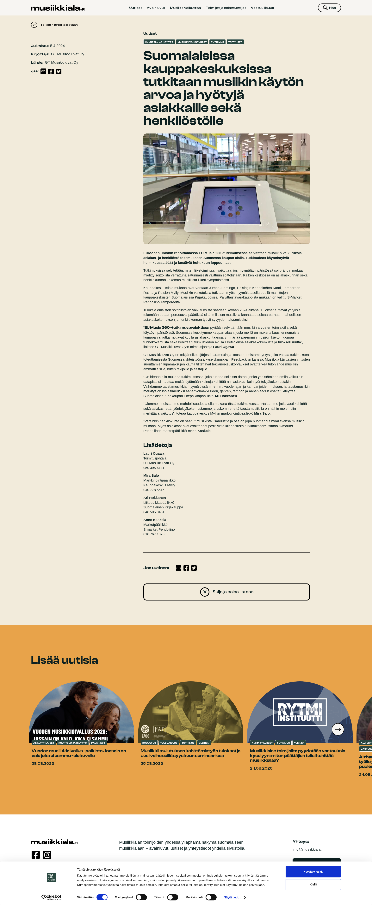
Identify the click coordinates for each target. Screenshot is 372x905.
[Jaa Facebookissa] (51, 71)
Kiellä (313, 884)
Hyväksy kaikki (313, 871)
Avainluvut (156, 8)
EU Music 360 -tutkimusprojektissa (177, 327)
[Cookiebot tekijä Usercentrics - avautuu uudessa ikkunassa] (51, 897)
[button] (338, 729)
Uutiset (135, 8)
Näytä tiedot (232, 897)
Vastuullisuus (262, 8)
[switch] (141, 897)
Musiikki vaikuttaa (185, 8)
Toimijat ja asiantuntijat (226, 8)
